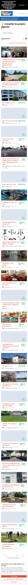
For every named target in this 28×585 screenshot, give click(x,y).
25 (19, 558)
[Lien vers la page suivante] (22, 556)
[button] (23, 38)
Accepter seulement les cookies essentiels (14, 579)
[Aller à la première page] (10, 13)
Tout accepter (14, 576)
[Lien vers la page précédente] (5, 556)
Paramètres (14, 582)
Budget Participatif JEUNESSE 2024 (10, 18)
